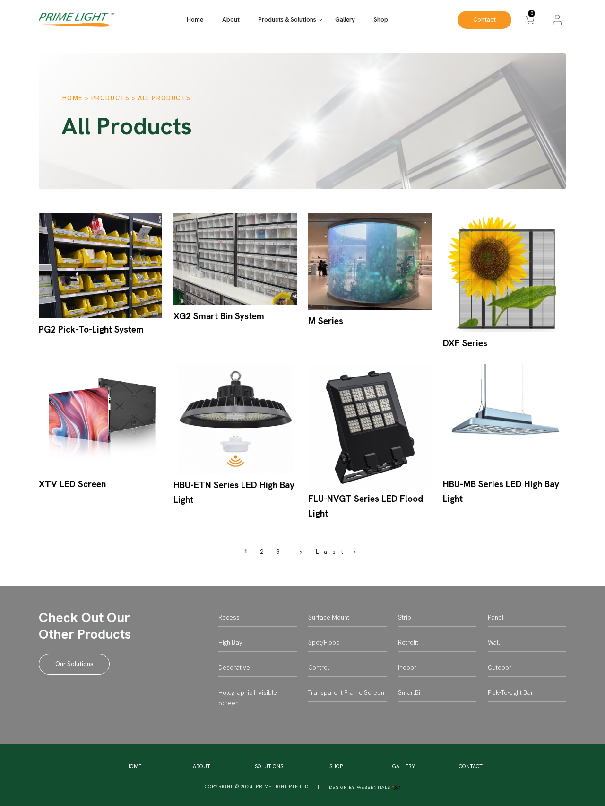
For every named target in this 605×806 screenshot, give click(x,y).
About (231, 20)
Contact (484, 20)
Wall (494, 643)
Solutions (269, 766)
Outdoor (499, 668)
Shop (381, 20)
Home (195, 20)
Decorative (234, 668)
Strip (404, 617)
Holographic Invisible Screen (247, 698)
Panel (495, 617)
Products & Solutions (287, 20)
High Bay (230, 643)
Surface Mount (328, 617)
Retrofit (408, 643)
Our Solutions (74, 664)
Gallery (345, 20)
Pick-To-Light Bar (510, 693)
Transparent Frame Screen (346, 693)
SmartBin (411, 693)
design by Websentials (360, 787)
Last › (338, 552)
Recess (229, 617)
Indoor (407, 668)
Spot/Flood (324, 643)
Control (318, 668)
